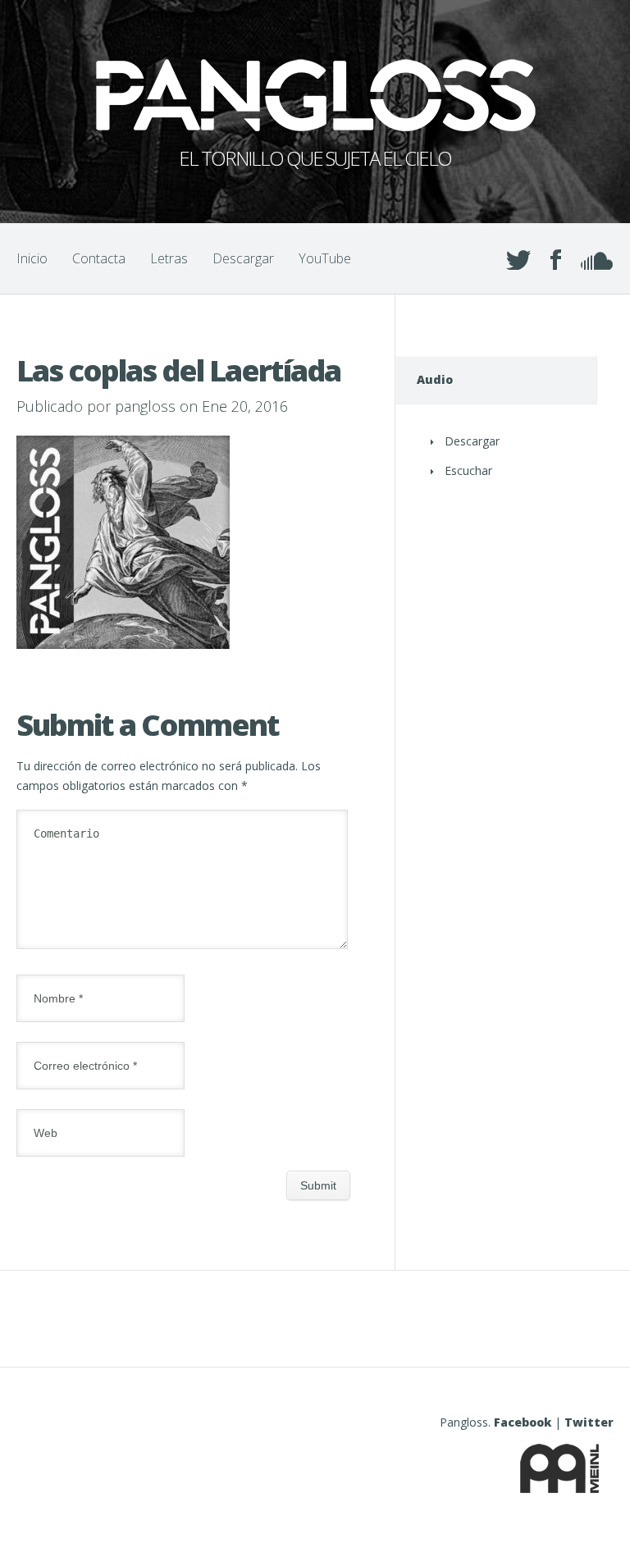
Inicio (32, 258)
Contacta (99, 258)
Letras (169, 258)
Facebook (522, 1422)
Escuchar (468, 470)
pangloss (145, 406)
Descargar (243, 258)
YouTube (325, 258)
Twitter (589, 1422)
